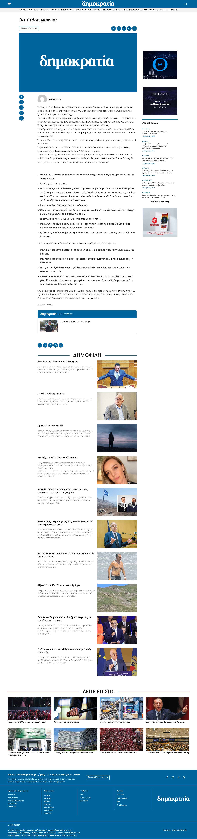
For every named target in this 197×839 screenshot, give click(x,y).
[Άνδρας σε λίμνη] (117, 438)
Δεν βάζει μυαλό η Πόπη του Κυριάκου (57, 458)
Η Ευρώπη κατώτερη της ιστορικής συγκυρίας (167, 753)
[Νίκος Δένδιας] (117, 662)
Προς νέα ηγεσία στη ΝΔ (50, 426)
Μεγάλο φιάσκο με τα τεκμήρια (76, 322)
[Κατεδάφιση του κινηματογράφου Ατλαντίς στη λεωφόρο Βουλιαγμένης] (121, 708)
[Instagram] (173, 777)
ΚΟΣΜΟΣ (145, 129)
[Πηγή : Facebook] (117, 470)
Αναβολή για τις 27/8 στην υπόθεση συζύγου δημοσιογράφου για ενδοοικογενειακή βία (156, 146)
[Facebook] (113, 28)
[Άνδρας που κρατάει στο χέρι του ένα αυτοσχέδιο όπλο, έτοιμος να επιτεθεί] (75, 708)
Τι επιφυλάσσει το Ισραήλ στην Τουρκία (118, 753)
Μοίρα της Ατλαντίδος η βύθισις (115, 722)
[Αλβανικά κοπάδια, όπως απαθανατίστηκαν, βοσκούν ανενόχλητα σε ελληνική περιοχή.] (117, 598)
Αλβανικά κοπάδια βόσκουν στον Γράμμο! (59, 585)
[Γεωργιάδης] (117, 374)
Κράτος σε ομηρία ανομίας (66, 722)
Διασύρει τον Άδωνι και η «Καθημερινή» (58, 362)
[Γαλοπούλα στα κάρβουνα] (121, 739)
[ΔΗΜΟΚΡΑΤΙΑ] (42, 99)
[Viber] (124, 28)
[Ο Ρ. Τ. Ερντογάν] (167, 708)
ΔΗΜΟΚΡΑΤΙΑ (54, 99)
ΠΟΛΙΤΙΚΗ (146, 192)
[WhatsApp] (129, 28)
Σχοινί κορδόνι (122, 798)
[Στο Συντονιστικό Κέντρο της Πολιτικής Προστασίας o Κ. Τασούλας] (117, 406)
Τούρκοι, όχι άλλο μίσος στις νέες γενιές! (26, 722)
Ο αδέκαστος (122, 805)
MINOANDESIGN (179, 830)
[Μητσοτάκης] (117, 566)
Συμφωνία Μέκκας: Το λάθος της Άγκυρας (165, 722)
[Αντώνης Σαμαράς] (117, 534)
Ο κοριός (120, 795)
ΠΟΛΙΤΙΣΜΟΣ (147, 180)
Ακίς (118, 802)
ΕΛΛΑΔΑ (145, 141)
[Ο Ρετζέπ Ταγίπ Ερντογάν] (29, 708)
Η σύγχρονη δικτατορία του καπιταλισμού (73, 753)
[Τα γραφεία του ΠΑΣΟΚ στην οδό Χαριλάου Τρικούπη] (29, 739)
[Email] (134, 28)
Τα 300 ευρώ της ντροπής (51, 394)
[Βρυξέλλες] (75, 739)
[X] (119, 28)
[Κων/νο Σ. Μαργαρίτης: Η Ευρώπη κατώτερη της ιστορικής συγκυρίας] (167, 739)
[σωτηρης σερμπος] (117, 630)
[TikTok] (178, 777)
